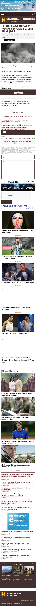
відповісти (27, 138)
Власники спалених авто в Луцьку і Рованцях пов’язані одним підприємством (15, 124)
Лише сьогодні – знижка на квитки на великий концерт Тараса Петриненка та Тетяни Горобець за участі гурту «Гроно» (16, 501)
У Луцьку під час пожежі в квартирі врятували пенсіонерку (15, 120)
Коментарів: (21, 35)
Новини (18, 470)
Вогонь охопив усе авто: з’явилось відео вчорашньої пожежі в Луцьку (14, 128)
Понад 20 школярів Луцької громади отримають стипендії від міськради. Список (16, 494)
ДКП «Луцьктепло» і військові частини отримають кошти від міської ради (16, 508)
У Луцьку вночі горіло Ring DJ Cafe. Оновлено (15, 116)
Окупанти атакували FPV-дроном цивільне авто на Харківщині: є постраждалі (17, 483)
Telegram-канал (21, 101)
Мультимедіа (18, 564)
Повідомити (18, 93)
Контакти (9, 603)
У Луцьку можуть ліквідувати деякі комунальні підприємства (15, 538)
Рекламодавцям (18, 603)
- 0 (34, 139)
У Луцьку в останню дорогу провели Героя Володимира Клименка (17, 578)
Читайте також (18, 113)
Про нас (3, 603)
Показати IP (4, 138)
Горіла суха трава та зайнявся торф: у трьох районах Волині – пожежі (15, 544)
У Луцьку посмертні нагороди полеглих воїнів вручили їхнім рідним (29, 578)
